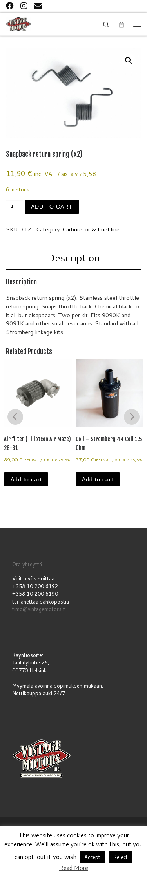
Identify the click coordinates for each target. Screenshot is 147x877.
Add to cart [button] (26, 479)
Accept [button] (92, 856)
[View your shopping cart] (121, 24)
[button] (129, 60)
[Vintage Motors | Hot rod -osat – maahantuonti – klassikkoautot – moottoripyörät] (18, 23)
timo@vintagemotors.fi (39, 609)
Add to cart (52, 207)
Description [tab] (73, 257)
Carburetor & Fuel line (91, 229)
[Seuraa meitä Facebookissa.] (10, 5)
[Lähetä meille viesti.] (38, 5)
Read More (73, 868)
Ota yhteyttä (27, 564)
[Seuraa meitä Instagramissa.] (23, 5)
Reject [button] (120, 856)
